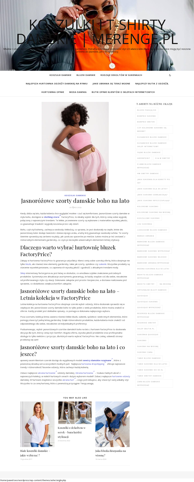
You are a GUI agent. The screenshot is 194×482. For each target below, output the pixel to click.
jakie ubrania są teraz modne (111, 83)
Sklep (22, 273)
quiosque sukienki (147, 302)
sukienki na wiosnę (147, 346)
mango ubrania (145, 236)
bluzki (28, 264)
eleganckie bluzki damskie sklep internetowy (152, 145)
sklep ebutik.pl (146, 329)
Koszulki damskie (60, 75)
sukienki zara (145, 352)
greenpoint (143, 158)
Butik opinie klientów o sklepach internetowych (123, 92)
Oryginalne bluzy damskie (152, 290)
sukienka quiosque (147, 334)
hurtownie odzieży (121, 376)
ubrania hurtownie (46, 372)
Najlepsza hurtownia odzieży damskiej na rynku (57, 83)
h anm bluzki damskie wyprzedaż (149, 166)
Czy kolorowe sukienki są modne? (151, 129)
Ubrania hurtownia (84, 372)
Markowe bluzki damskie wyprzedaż (151, 243)
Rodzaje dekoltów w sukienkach (121, 75)
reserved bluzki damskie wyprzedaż (151, 315)
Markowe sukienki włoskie (152, 257)
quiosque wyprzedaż (149, 307)
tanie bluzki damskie (149, 358)
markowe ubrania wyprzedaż (153, 263)
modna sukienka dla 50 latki (153, 269)
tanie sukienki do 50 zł (150, 370)
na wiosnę (165, 284)
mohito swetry (146, 284)
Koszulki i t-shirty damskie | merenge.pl (97, 31)
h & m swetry (162, 158)
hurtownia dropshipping (92, 363)
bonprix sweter (146, 122)
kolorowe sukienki (147, 206)
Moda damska (78, 92)
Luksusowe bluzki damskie (152, 230)
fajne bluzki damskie (149, 152)
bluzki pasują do (146, 110)
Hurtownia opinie (52, 92)
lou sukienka (144, 224)
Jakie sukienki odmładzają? (152, 195)
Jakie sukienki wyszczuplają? (153, 200)
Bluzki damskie (86, 75)
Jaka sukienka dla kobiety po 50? (153, 181)
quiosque (142, 296)
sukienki (102, 264)
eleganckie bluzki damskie (152, 137)
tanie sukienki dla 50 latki (152, 364)
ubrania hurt (68, 379)
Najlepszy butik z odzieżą (151, 83)
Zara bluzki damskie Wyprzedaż (148, 383)
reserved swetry (146, 323)
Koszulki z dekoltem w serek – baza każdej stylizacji (72, 432)
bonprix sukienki (146, 116)
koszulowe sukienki (148, 218)
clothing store (51, 217)
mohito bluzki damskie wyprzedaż (150, 276)
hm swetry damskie (148, 173)
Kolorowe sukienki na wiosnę (153, 212)
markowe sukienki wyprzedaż (153, 251)
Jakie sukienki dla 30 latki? (152, 189)
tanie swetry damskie (149, 376)
